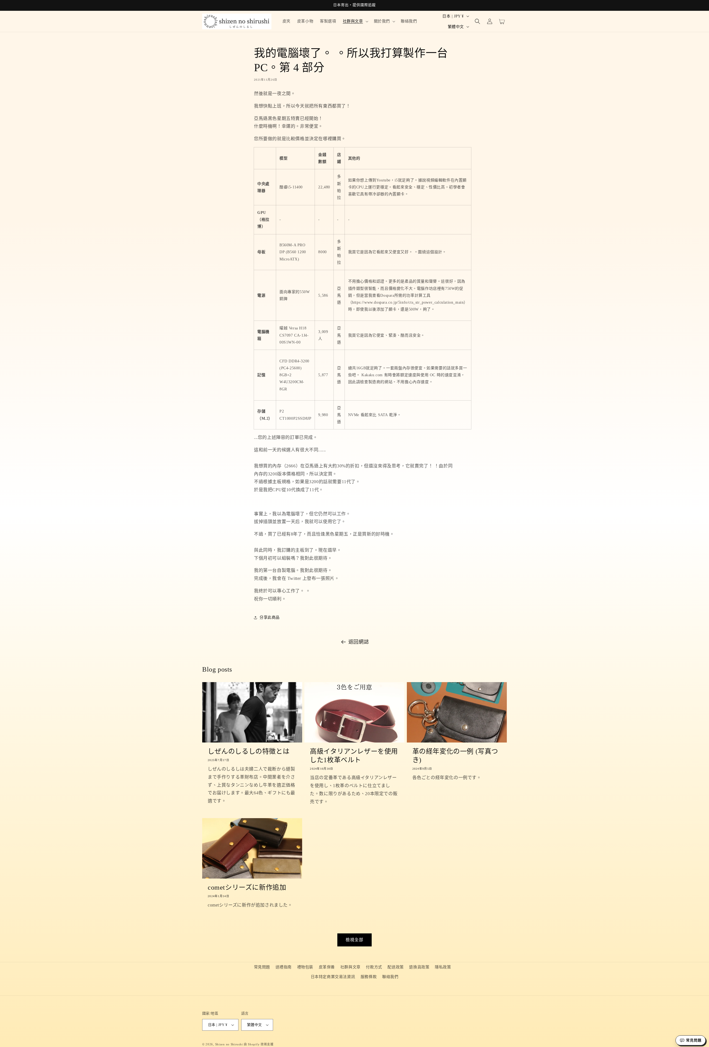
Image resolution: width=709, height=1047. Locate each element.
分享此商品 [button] (270, 617)
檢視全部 (354, 940)
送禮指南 (284, 967)
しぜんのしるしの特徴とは (248, 751)
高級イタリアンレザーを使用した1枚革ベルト (354, 756)
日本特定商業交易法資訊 (333, 977)
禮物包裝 (305, 967)
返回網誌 (358, 642)
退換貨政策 (419, 967)
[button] (355, 21)
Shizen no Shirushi (229, 1044)
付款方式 (374, 967)
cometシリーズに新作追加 (247, 887)
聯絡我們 (390, 977)
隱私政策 (443, 967)
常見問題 (262, 967)
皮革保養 (327, 967)
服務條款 (369, 977)
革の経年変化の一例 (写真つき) (455, 756)
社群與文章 (350, 967)
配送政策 (395, 967)
